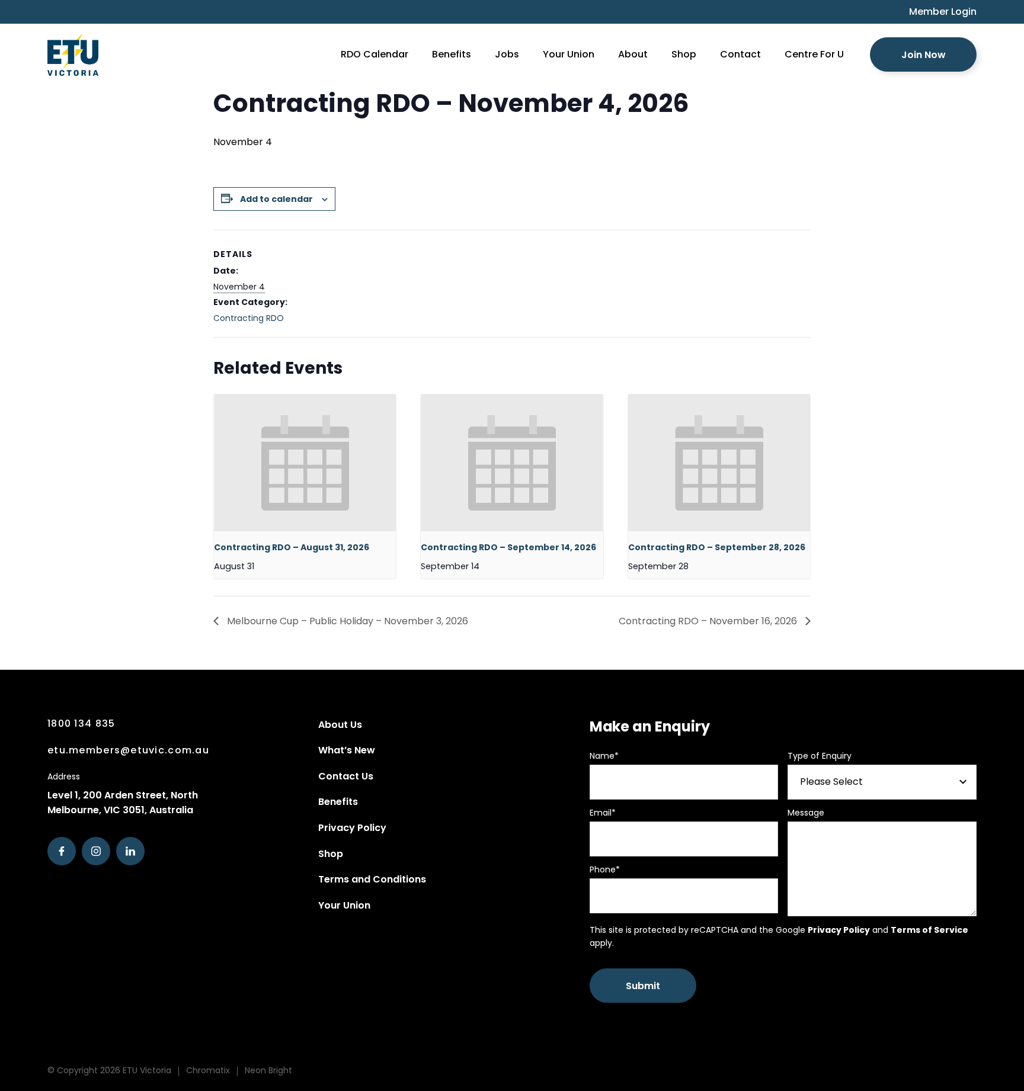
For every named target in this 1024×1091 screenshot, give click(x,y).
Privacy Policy (352, 828)
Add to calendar (276, 199)
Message (806, 813)
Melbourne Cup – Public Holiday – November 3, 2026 (346, 621)
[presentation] (305, 462)
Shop (330, 854)
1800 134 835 (81, 723)
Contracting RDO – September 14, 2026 (508, 547)
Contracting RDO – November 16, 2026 (709, 621)
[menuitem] (937, 12)
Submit (643, 986)
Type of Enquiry (820, 756)
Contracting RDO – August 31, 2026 (291, 547)
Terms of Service (929, 930)
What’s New (346, 750)
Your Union (344, 905)
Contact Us (345, 776)
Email (603, 813)
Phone (605, 869)
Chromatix (208, 1070)
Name (604, 756)
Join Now (923, 55)
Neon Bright (268, 1070)
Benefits (338, 801)
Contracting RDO (248, 318)
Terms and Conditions (372, 879)
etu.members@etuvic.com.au (128, 750)
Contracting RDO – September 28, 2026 (716, 547)
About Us (340, 724)
